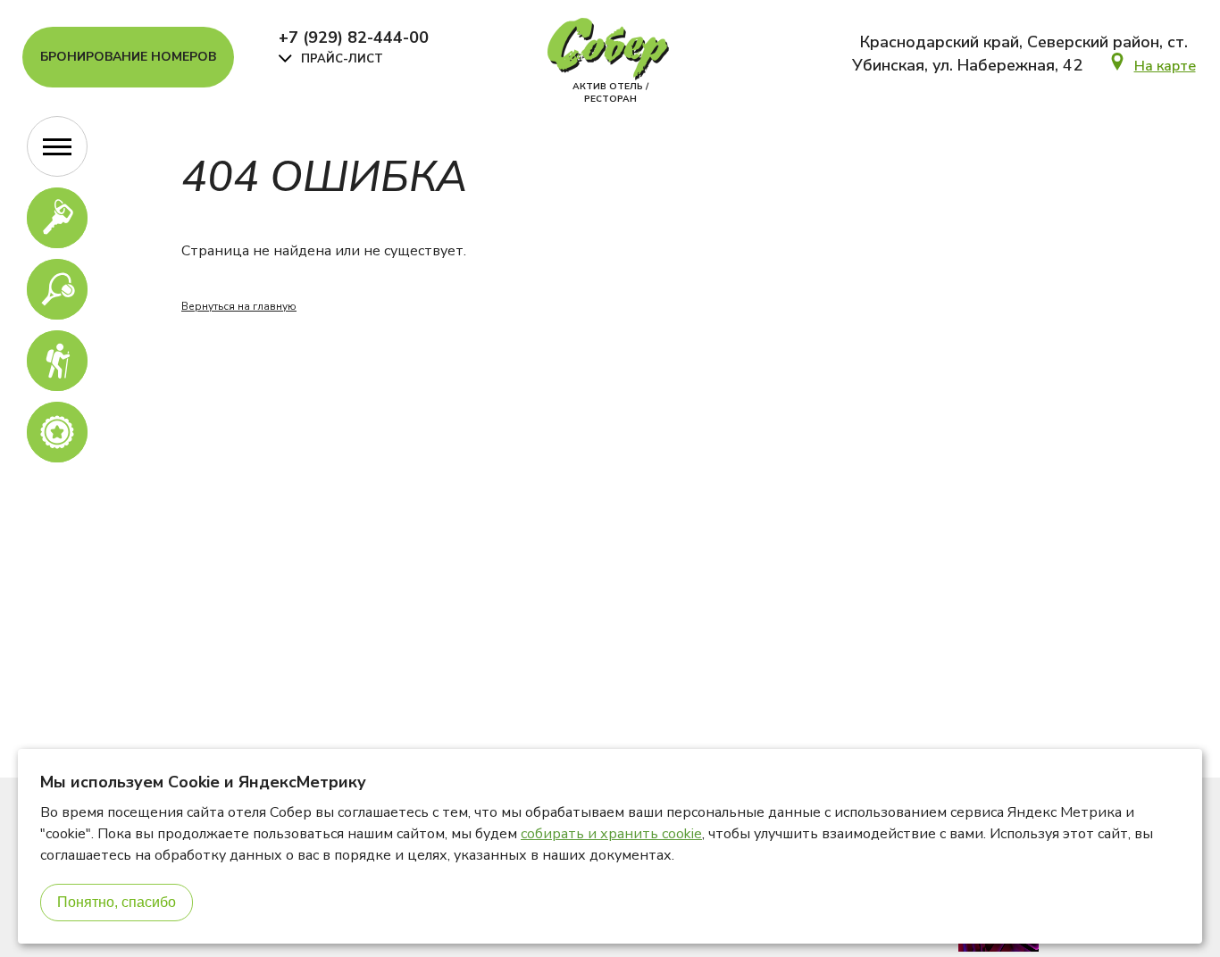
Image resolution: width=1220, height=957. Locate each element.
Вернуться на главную (239, 306)
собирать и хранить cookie (611, 834)
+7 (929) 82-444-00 (354, 37)
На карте (1165, 66)
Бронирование (128, 56)
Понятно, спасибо (116, 902)
